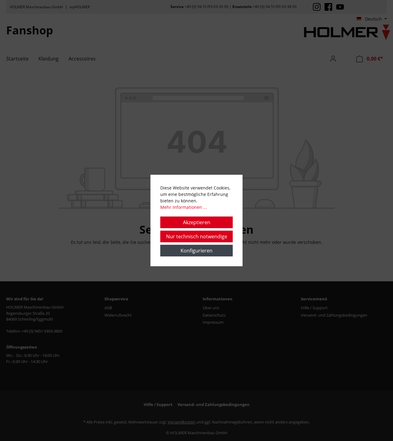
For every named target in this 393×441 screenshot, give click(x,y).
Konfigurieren (196, 250)
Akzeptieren (196, 222)
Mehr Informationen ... (183, 207)
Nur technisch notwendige (196, 236)
